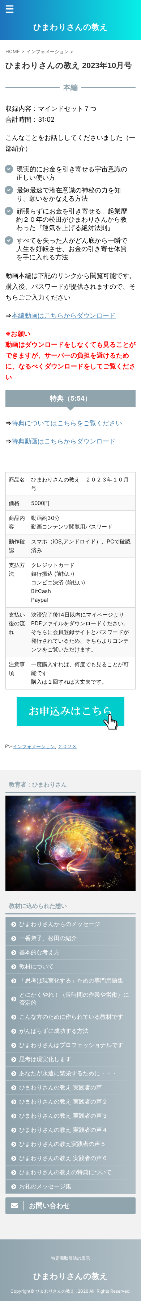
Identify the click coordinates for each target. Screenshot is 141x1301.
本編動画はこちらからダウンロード (64, 315)
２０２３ (67, 746)
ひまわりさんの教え (70, 27)
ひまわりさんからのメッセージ (59, 923)
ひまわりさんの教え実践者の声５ (62, 1143)
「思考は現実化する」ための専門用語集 (71, 980)
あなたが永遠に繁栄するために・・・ (68, 1073)
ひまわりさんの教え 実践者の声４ (63, 1129)
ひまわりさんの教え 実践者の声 (60, 1087)
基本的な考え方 (39, 952)
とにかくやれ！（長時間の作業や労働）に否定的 (74, 998)
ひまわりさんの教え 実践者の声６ (63, 1158)
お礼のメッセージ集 (45, 1186)
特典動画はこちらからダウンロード (64, 441)
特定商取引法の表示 (70, 1258)
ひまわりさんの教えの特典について (65, 1172)
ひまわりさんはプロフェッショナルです (71, 1044)
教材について (36, 966)
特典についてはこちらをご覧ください (67, 423)
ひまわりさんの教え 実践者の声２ (63, 1101)
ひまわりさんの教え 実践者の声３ (63, 1115)
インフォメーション (34, 746)
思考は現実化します (45, 1059)
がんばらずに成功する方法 (54, 1030)
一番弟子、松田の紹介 (48, 938)
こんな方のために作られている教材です (71, 1016)
